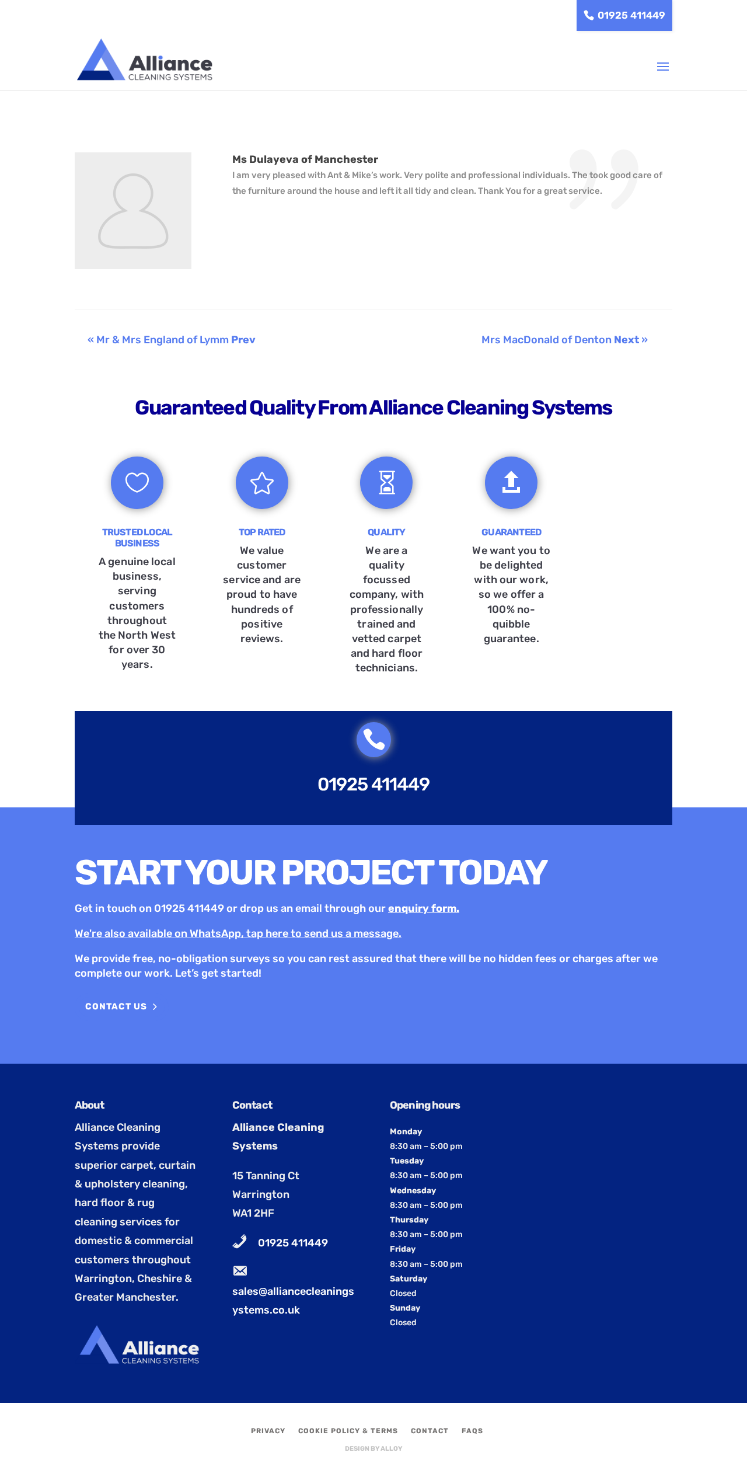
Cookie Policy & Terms (348, 1431)
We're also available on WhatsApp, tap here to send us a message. (238, 933)
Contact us (116, 1006)
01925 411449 (631, 16)
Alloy (391, 1448)
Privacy (268, 1431)
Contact (430, 1431)
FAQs (472, 1431)
